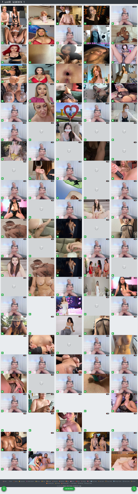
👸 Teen (43, 481)
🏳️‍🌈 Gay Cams (101, 481)
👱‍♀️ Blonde (48, 481)
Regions (64, 485)
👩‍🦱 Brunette (55, 481)
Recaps (71, 485)
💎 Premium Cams (117, 481)
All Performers (75, 485)
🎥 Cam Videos (73, 483)
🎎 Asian (5, 481)
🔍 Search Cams (88, 483)
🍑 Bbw (67, 481)
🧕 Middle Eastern (30, 481)
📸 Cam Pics (80, 483)
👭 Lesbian (83, 481)
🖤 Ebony (10, 481)
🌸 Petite (72, 481)
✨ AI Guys (57, 483)
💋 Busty (78, 481)
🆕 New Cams (94, 481)
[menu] (3, 488)
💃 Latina (15, 481)
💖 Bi (88, 481)
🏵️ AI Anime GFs (50, 483)
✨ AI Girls (133, 481)
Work (68, 485)
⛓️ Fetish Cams (126, 481)
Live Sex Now (69, 488)
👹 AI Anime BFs (64, 483)
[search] (134, 488)
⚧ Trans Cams (108, 481)
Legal (80, 485)
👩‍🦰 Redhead (61, 481)
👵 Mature (38, 481)
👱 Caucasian (22, 481)
